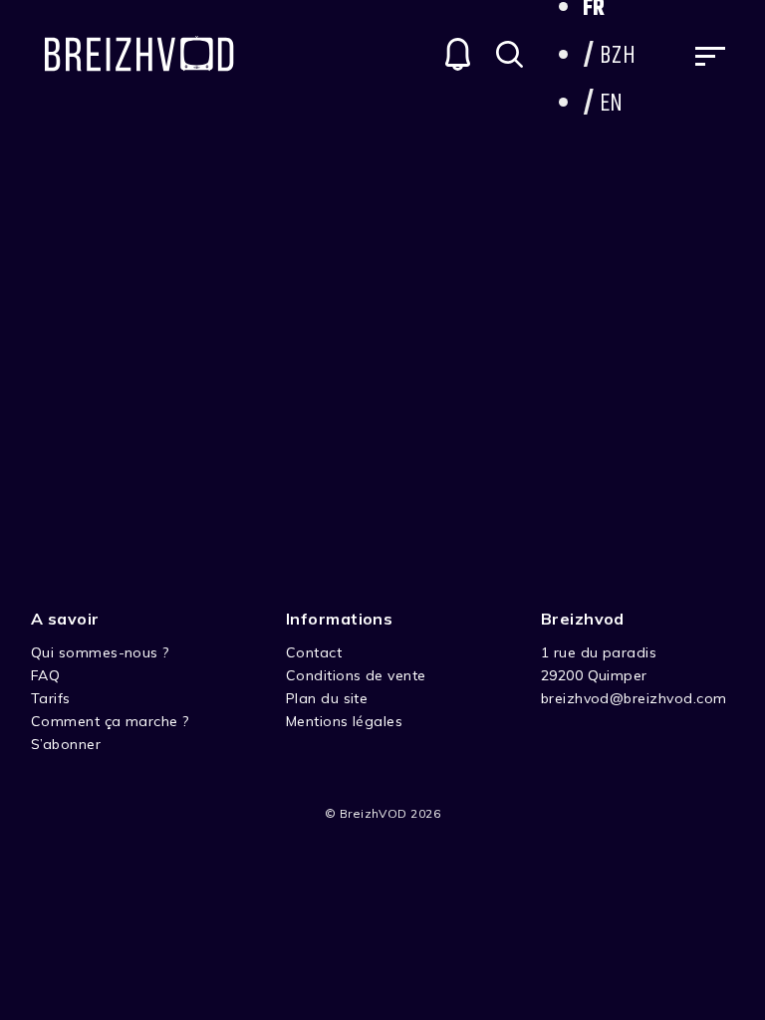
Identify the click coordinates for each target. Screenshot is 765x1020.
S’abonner (66, 744)
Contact (314, 652)
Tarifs (51, 698)
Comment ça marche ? (110, 721)
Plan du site (327, 698)
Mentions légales (344, 721)
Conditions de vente (356, 675)
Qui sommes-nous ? (100, 652)
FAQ (45, 675)
